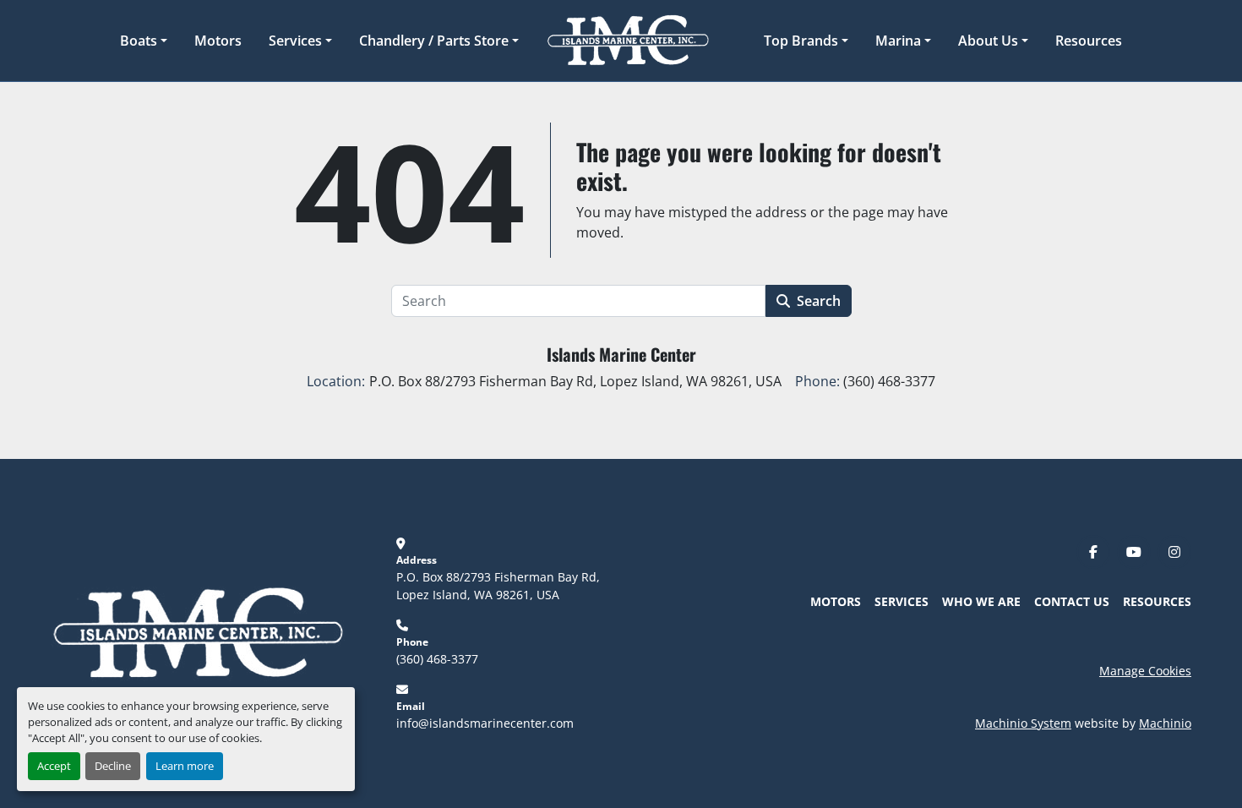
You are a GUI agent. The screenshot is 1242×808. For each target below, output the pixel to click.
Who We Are (981, 601)
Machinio (1165, 723)
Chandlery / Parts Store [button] (434, 40)
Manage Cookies (1145, 671)
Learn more (184, 765)
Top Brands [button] (801, 40)
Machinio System (1023, 723)
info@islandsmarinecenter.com (485, 723)
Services (295, 40)
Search (819, 301)
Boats (138, 40)
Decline (113, 765)
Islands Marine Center (621, 354)
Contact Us (1071, 601)
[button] (143, 40)
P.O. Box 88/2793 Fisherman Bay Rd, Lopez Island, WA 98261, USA (499, 586)
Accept (54, 765)
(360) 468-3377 (437, 659)
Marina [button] (898, 40)
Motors (218, 40)
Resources (1088, 40)
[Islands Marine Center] (198, 632)
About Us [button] (988, 40)
